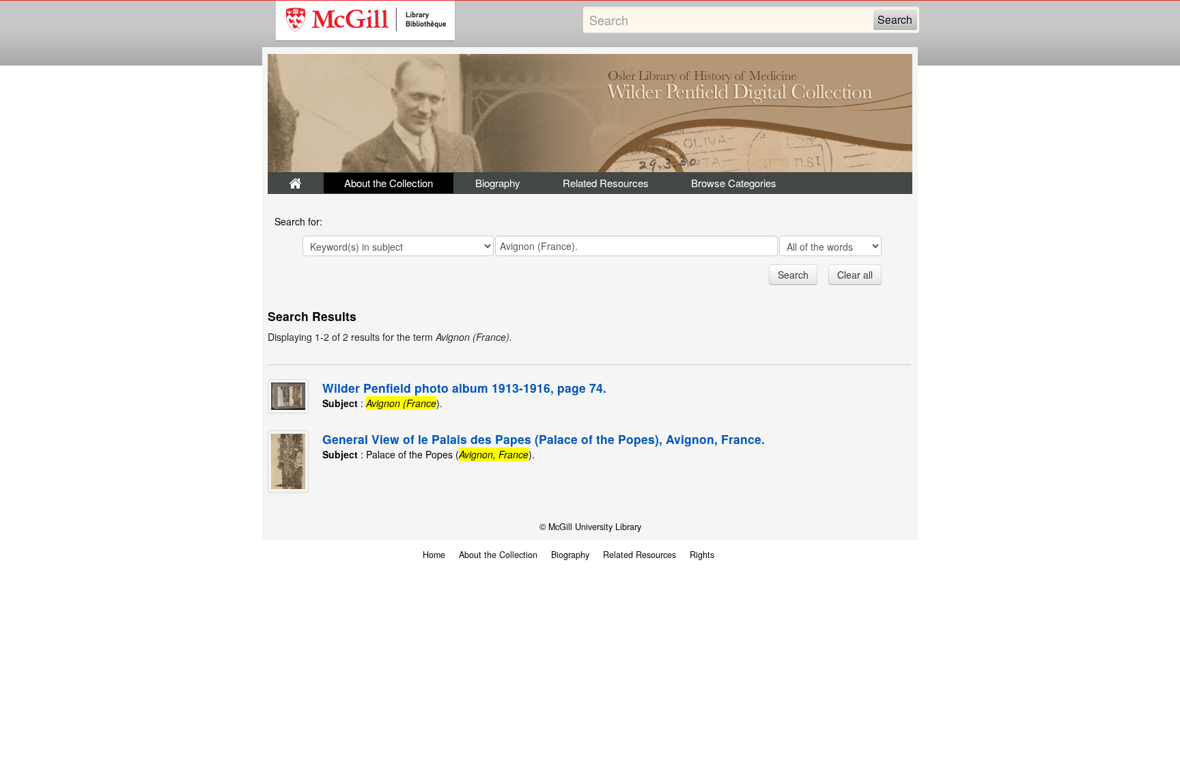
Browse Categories (733, 183)
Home (434, 555)
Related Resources (606, 183)
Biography (497, 183)
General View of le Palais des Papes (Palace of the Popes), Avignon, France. (543, 438)
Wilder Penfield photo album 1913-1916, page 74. (464, 387)
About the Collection (388, 183)
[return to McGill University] (365, 21)
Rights (702, 555)
